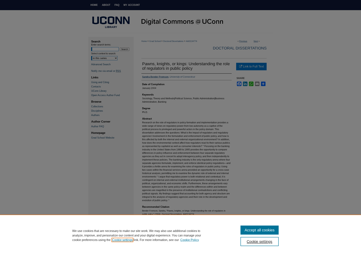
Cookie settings (122, 240)
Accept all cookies (260, 230)
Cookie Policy (189, 240)
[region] (180, 235)
